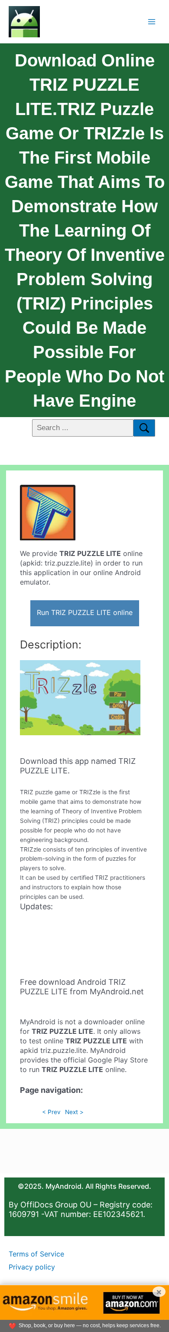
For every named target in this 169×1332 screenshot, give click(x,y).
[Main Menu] (152, 21)
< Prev (51, 1111)
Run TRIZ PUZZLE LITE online (85, 612)
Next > (74, 1111)
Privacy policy (32, 1267)
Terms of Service (36, 1254)
